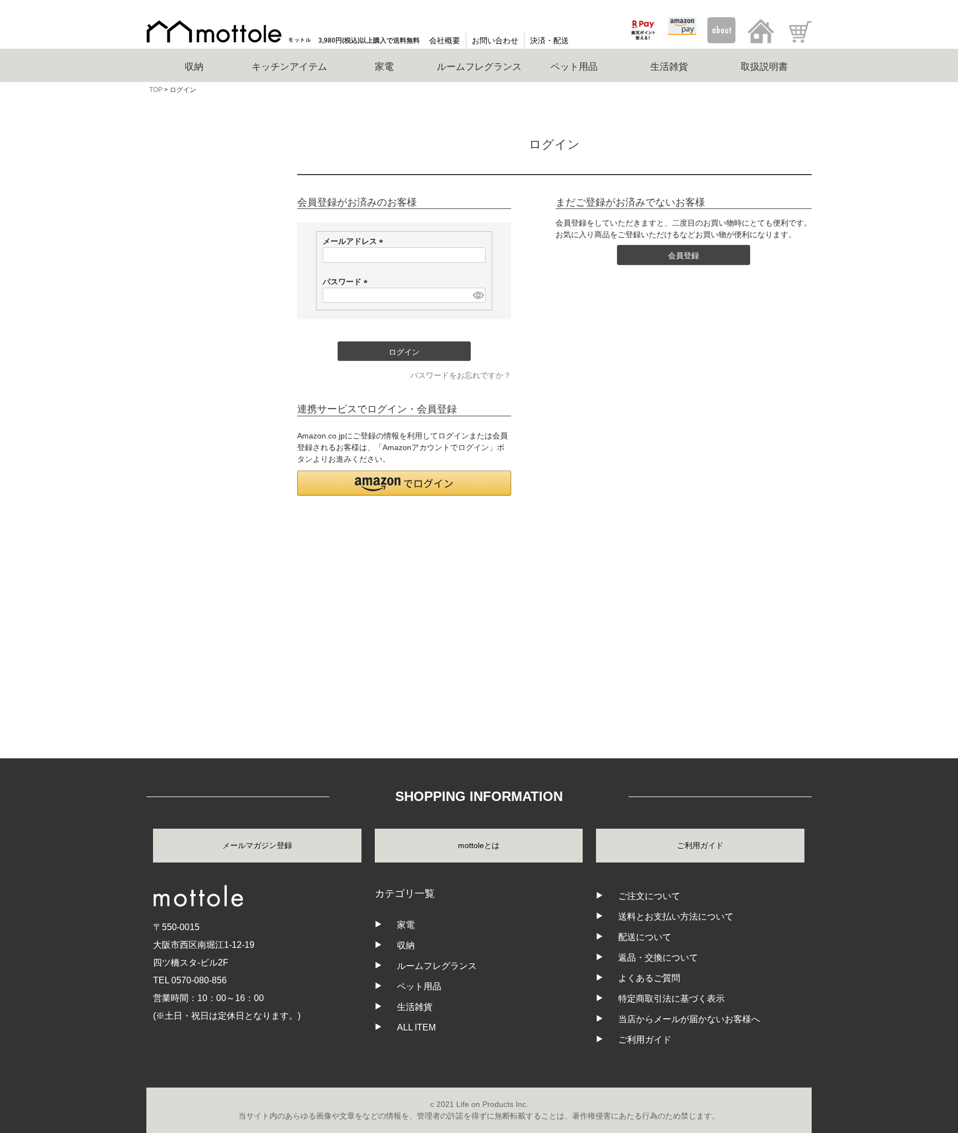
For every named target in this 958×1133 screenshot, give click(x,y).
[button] (404, 483)
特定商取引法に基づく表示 (671, 998)
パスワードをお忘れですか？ (460, 375)
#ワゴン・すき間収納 (189, 316)
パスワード (347, 281)
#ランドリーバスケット (192, 339)
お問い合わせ (495, 40)
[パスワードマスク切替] (477, 295)
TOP (155, 90)
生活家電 (166, 478)
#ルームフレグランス (189, 362)
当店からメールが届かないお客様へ (689, 1019)
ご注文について (649, 896)
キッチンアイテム (182, 452)
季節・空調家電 (178, 505)
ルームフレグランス (186, 531)
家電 (406, 925)
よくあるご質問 (649, 978)
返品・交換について (658, 957)
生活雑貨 (166, 583)
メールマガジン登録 (257, 845)
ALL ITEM (168, 609)
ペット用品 (170, 557)
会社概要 (444, 40)
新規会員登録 (213, 233)
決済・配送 (549, 40)
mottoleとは (479, 845)
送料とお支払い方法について (675, 916)
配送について (644, 937)
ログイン (212, 204)
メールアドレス (355, 241)
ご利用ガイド (700, 845)
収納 (158, 426)
